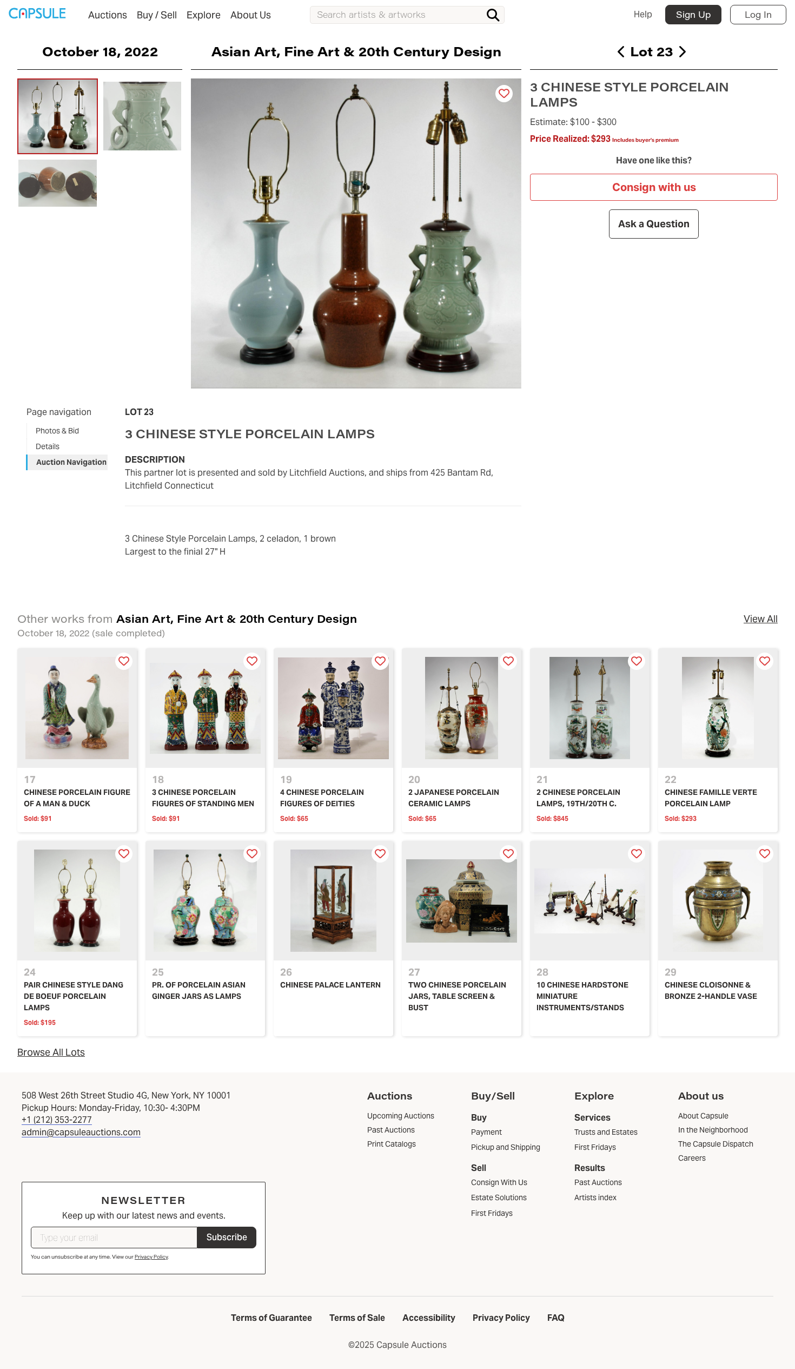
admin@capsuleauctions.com (81, 1132)
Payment (486, 1132)
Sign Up (693, 14)
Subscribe (227, 1237)
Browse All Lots (51, 1052)
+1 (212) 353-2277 (57, 1120)
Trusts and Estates (606, 1132)
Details (47, 446)
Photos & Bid (57, 431)
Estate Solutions (499, 1197)
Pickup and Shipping (505, 1147)
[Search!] (493, 15)
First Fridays (492, 1213)
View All (761, 619)
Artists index (595, 1197)
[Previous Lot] (621, 51)
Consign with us (654, 187)
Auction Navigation (71, 462)
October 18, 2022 (100, 51)
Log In (758, 14)
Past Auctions (598, 1182)
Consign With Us (499, 1182)
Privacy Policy (151, 1256)
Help (643, 14)
